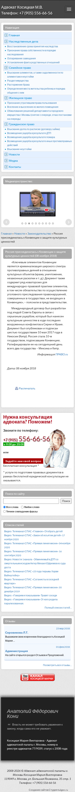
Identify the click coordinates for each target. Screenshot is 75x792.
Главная (14, 35)
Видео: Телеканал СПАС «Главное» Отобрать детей (33, 531)
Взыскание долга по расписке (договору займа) (33, 129)
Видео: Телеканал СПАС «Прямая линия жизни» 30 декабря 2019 (33, 589)
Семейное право (20, 67)
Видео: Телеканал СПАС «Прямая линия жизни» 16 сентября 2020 (33, 553)
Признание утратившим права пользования (32, 102)
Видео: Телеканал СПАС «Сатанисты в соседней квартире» (31, 581)
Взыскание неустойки (19, 149)
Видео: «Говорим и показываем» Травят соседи (30, 595)
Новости (14, 154)
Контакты (15, 166)
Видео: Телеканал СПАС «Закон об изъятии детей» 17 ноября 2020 (34, 537)
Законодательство (39, 233)
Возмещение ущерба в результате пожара (31, 137)
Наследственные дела (23, 41)
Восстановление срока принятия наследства (32, 46)
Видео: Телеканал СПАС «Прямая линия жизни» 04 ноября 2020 (37, 545)
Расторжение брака (18, 84)
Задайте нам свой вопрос (23, 461)
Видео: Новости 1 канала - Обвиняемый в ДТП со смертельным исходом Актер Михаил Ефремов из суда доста (35, 563)
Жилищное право (20, 98)
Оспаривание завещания (21, 58)
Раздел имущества (18, 80)
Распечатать (27, 388)
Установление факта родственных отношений (33, 62)
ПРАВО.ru (61, 354)
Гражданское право (21, 124)
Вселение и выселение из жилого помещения (32, 106)
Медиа (13, 160)
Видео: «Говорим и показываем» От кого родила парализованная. (31, 601)
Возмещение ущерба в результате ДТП (29, 133)
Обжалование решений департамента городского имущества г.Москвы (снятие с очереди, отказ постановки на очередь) (39, 114)
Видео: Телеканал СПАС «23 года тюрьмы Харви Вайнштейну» (31, 573)
